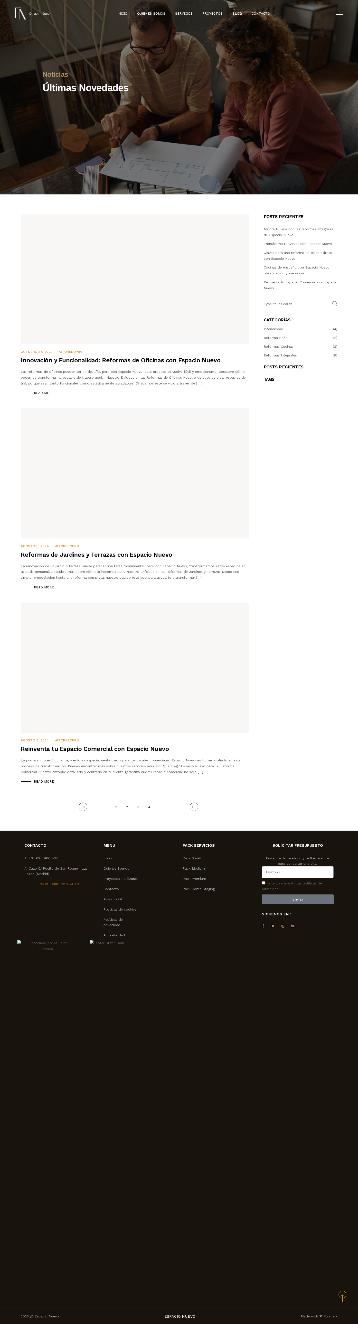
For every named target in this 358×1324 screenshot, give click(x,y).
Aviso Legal (113, 899)
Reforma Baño (276, 337)
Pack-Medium (194, 868)
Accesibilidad (114, 935)
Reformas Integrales (280, 355)
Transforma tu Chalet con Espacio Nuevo (298, 244)
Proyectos (212, 13)
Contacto (261, 13)
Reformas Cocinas (278, 346)
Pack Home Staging (199, 889)
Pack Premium (194, 879)
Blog (237, 13)
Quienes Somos (151, 13)
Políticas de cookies (120, 909)
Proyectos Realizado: (121, 879)
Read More (44, 392)
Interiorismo (273, 329)
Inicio (122, 13)
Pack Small (192, 858)
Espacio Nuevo (179, 1316)
